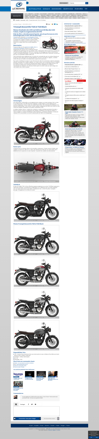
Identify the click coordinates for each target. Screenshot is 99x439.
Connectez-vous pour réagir (27, 418)
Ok (91, 437)
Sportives (78, 13)
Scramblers (71, 13)
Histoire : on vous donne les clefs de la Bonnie (24, 363)
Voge (70, 18)
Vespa (66, 18)
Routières (58, 13)
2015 (27, 20)
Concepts (30, 13)
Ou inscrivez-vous (49, 418)
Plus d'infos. (93, 435)
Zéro (79, 18)
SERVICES (68, 9)
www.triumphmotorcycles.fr (22, 364)
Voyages (63, 425)
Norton (27, 18)
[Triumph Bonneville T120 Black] (36, 221)
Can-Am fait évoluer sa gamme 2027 (74, 74)
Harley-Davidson (82, 15)
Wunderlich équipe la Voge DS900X (73, 78)
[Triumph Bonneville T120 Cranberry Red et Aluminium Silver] (36, 287)
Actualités (18, 20)
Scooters (64, 13)
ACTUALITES (35, 9)
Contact (58, 430)
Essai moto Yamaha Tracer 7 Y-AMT (73, 31)
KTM (49, 16)
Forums (68, 425)
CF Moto (62, 15)
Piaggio (38, 18)
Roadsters (51, 13)
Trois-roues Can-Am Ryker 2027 (73, 76)
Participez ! (81, 80)
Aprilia (43, 15)
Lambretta (58, 16)
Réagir (48, 24)
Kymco (52, 16)
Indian (38, 16)
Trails (84, 13)
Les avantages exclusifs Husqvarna (73, 40)
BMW (58, 15)
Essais (41, 425)
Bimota (54, 15)
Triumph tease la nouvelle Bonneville (29, 378)
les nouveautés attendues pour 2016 (24, 38)
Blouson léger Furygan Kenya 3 (73, 68)
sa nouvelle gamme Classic (32, 37)
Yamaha (74, 18)
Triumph (61, 18)
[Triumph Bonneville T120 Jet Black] (36, 255)
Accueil (31, 425)
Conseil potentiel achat (71, 86)
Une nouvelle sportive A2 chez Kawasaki (75, 33)
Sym (57, 18)
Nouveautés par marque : (32, 15)
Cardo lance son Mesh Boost (72, 66)
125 (26, 13)
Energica (73, 15)
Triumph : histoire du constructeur (17, 378)
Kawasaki (43, 16)
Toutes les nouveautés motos (20, 365)
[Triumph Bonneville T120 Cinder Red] (36, 144)
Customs (36, 13)
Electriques (43, 13)
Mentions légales (52, 430)
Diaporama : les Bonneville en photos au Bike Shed (53, 378)
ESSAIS (46, 9)
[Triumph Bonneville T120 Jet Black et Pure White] (36, 318)
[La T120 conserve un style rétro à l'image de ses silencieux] (36, 98)
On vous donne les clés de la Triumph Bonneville (18, 388)
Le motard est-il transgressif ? (72, 98)
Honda (26, 16)
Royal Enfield (45, 18)
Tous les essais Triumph (19, 367)
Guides (57, 425)
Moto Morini (73, 16)
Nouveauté (23, 20)
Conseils (52, 425)
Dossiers (47, 425)
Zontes (83, 18)
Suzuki (52, 18)
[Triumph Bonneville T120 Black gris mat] (36, 350)
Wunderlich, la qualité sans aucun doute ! (74, 42)
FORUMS (79, 9)
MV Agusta (80, 16)
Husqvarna (32, 16)
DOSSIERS (56, 9)
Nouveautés (17, 16)
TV (86, 9)
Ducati (68, 15)
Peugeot (32, 18)
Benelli (49, 15)
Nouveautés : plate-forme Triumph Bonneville (40, 378)
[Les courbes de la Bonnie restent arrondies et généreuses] (36, 182)
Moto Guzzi (65, 16)
